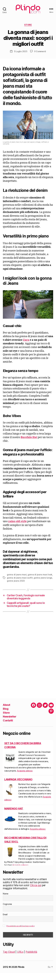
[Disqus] (28, 655)
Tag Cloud (9, 951)
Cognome (7, 904)
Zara (26, 340)
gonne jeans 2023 (16, 581)
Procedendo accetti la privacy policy (20, 926)
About (6, 704)
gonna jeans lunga (43, 577)
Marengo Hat (13, 808)
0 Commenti (40, 51)
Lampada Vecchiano (18, 779)
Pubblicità (31, 951)
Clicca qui (35, 885)
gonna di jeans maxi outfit (20, 577)
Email (5, 914)
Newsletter (9, 716)
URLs (20, 951)
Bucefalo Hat (29, 437)
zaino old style (17, 521)
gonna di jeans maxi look (40, 574)
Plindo (21, 966)
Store (28, 25)
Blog (5, 708)
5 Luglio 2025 (20, 51)
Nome (5, 893)
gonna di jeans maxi (17, 574)
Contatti (8, 720)
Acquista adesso (25, 770)
